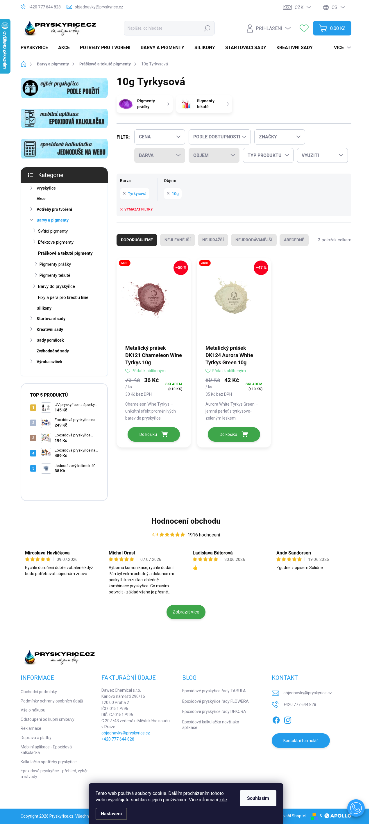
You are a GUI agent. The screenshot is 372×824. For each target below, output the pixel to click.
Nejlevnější (177, 240)
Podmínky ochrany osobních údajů (52, 701)
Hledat (207, 28)
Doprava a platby (36, 737)
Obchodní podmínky (39, 691)
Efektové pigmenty (56, 242)
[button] (356, 808)
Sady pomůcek (50, 340)
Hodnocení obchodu (186, 521)
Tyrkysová (137, 193)
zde (223, 799)
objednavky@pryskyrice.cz (125, 733)
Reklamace (31, 728)
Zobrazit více (186, 612)
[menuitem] (36, 47)
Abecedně (294, 240)
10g (175, 193)
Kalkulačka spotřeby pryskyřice (49, 761)
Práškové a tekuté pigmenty (65, 253)
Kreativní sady (50, 329)
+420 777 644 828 (117, 739)
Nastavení (111, 813)
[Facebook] (276, 719)
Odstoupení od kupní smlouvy (47, 719)
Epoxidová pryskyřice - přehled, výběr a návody (54, 773)
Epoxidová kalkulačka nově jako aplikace (210, 725)
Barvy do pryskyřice (56, 286)
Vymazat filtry (138, 209)
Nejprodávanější (253, 240)
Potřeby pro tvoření (54, 209)
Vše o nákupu (33, 710)
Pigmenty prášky (55, 264)
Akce (41, 198)
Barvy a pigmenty (53, 220)
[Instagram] (287, 719)
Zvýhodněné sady (53, 351)
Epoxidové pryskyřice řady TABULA (214, 691)
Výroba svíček (49, 361)
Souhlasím (258, 798)
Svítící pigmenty (53, 231)
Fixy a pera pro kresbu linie (63, 297)
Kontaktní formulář (300, 740)
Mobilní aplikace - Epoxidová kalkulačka (46, 750)
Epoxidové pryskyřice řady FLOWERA (215, 701)
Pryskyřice (46, 188)
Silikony (44, 308)
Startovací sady (51, 318)
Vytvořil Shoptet (292, 816)
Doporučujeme (137, 240)
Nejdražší (213, 240)
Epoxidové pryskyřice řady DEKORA (214, 711)
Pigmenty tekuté (55, 275)
